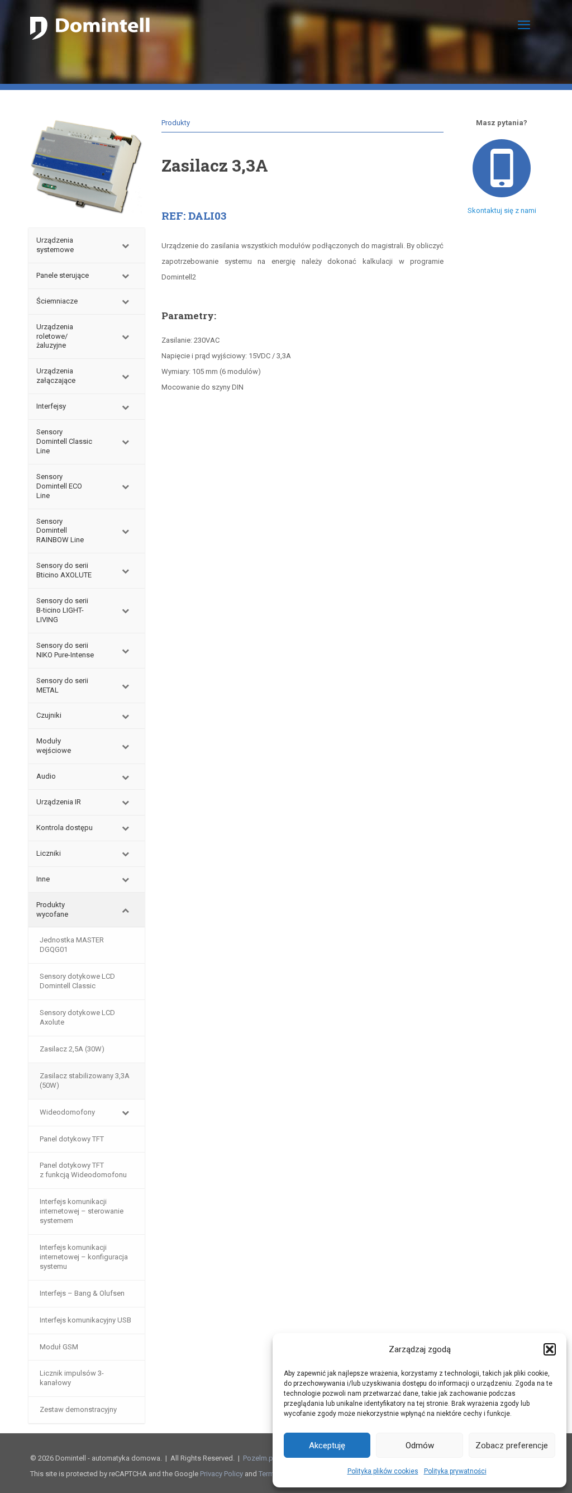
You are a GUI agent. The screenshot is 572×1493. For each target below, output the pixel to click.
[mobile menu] (523, 25)
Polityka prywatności (455, 1471)
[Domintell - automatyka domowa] (90, 25)
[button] (549, 1349)
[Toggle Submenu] (125, 245)
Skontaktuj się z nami (502, 210)
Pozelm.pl (259, 1458)
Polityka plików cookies (382, 1471)
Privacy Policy (221, 1474)
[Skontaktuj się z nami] (502, 168)
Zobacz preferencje (511, 1445)
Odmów (420, 1445)
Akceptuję (327, 1445)
